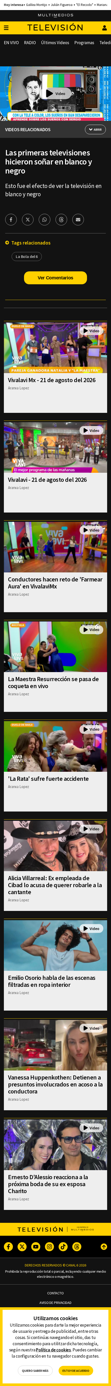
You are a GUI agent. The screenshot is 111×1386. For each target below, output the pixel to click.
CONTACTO (55, 1293)
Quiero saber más (35, 1371)
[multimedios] (55, 16)
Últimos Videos (55, 42)
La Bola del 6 (27, 256)
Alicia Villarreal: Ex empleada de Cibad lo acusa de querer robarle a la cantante (55, 885)
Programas (84, 42)
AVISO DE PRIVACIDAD (55, 1303)
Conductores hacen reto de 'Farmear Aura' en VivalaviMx (55, 582)
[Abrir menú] (6, 28)
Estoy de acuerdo (75, 1371)
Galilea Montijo (36, 5)
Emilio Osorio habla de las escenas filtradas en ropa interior (52, 981)
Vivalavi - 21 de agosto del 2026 (47, 480)
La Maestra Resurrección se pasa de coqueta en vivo (53, 682)
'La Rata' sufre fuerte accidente (48, 779)
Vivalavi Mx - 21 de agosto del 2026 (51, 380)
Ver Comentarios (55, 277)
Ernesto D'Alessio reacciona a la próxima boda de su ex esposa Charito (48, 1184)
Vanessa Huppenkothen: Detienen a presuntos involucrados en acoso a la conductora (55, 1084)
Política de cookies (53, 1350)
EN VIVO (11, 42)
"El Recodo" (84, 5)
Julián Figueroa (62, 5)
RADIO (30, 42)
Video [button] (60, 93)
